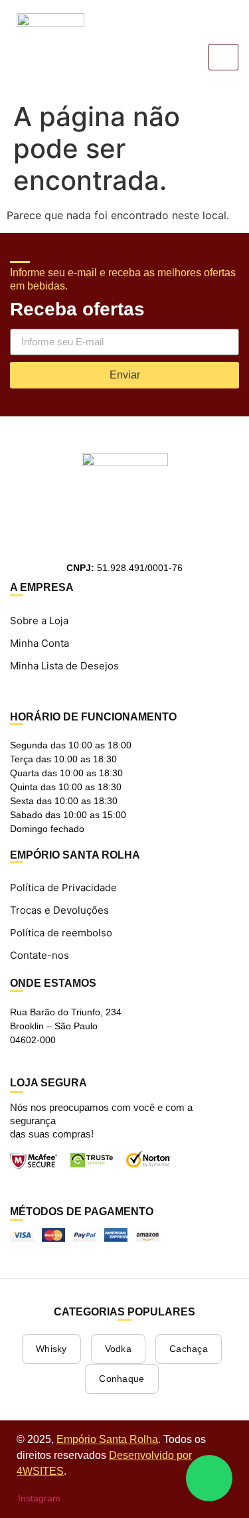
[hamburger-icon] (223, 57)
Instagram (37, 1498)
